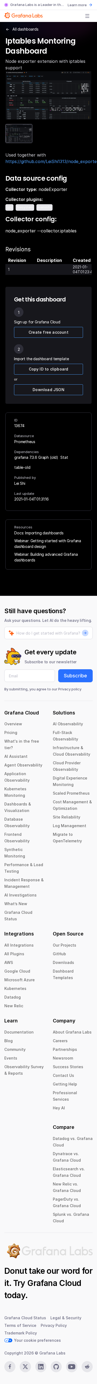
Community (15, 1049)
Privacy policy (69, 689)
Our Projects (64, 945)
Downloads (63, 962)
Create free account (48, 332)
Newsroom (63, 1058)
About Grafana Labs (72, 1032)
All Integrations (19, 945)
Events (10, 1058)
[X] (25, 1366)
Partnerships (65, 1049)
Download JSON (48, 389)
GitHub (59, 953)
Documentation (19, 1032)
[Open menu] (87, 16)
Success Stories (68, 1066)
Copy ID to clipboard (48, 369)
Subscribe (75, 675)
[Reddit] (87, 1366)
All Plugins (14, 953)
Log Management (69, 825)
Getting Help (65, 1084)
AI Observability (68, 724)
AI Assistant (15, 756)
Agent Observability (23, 765)
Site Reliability (66, 817)
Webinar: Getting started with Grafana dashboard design (47, 543)
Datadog (12, 997)
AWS (8, 962)
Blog (8, 1040)
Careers (60, 1040)
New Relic (13, 1005)
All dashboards (25, 29)
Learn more (77, 5)
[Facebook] (9, 1366)
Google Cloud (17, 971)
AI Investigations (20, 895)
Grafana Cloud (54, 1283)
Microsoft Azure (19, 979)
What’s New (15, 903)
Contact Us (63, 1075)
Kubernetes (15, 988)
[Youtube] (71, 1366)
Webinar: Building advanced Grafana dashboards (46, 557)
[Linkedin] (40, 1366)
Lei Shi (19, 483)
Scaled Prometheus (71, 793)
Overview (13, 724)
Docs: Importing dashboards (39, 533)
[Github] (56, 1366)
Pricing (10, 732)
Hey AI (59, 1108)
